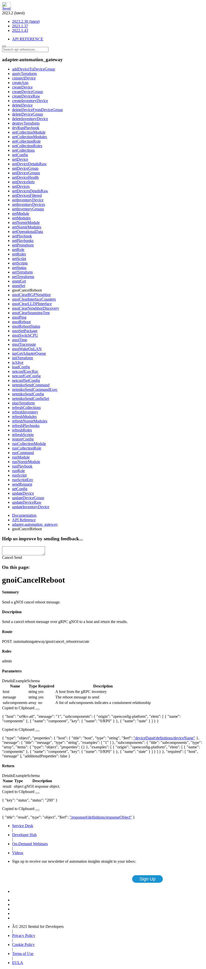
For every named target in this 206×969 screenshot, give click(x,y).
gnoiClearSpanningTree (31, 313)
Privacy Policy (23, 935)
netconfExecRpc (25, 371)
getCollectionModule (28, 132)
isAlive (17, 362)
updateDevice (23, 493)
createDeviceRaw (26, 96)
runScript (19, 475)
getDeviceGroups (26, 173)
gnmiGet (19, 281)
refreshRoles (22, 430)
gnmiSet (18, 286)
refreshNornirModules (29, 421)
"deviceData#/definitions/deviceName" (164, 738)
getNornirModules (26, 227)
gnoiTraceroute (24, 344)
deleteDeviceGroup (27, 114)
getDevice (20, 159)
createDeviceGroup (27, 92)
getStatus (19, 268)
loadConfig (21, 367)
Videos (17, 853)
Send (18, 557)
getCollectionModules (29, 137)
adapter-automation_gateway (35, 524)
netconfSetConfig (26, 380)
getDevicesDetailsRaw (30, 191)
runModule (21, 457)
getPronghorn (23, 245)
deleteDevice (22, 105)
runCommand (23, 453)
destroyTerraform (25, 123)
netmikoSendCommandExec (35, 389)
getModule (20, 213)
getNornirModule (26, 222)
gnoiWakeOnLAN (27, 349)
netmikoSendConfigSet (30, 398)
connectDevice (24, 78)
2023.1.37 (20, 26)
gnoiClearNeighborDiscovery (35, 308)
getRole (18, 249)
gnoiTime (19, 340)
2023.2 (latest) (21, 22)
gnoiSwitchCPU (25, 335)
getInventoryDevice (27, 200)
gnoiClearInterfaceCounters (34, 299)
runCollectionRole (26, 448)
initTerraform (22, 358)
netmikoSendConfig (28, 394)
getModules (21, 218)
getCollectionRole (26, 141)
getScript (19, 258)
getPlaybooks (22, 240)
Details (7, 681)
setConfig (19, 489)
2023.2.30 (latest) (26, 21)
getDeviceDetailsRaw (29, 164)
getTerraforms (23, 277)
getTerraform (22, 272)
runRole (18, 471)
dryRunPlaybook (25, 128)
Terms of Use (22, 953)
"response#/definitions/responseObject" (101, 817)
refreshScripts (23, 434)
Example (20, 681)
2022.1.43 (20, 30)
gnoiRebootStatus (26, 326)
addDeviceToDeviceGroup (33, 69)
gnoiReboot (21, 322)
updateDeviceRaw (26, 502)
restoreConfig (23, 439)
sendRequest (22, 484)
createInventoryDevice (30, 101)
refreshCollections (26, 407)
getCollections (23, 150)
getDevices (21, 186)
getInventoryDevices (28, 204)
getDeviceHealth (25, 177)
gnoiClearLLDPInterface (32, 304)
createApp (20, 82)
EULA (17, 962)
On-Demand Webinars (30, 844)
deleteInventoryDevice (30, 119)
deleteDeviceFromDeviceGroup (37, 110)
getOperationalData (27, 231)
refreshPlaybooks (25, 425)
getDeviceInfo (23, 182)
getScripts (20, 263)
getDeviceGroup (25, 168)
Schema (33, 681)
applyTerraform (24, 73)
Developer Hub (24, 835)
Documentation (24, 515)
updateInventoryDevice (30, 507)
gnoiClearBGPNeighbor (31, 295)
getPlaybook (22, 236)
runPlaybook (22, 466)
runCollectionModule (29, 444)
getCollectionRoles (27, 146)
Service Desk (22, 826)
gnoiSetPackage (24, 331)
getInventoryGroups (28, 209)
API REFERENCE (27, 39)
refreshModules (24, 416)
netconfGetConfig (26, 376)
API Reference (24, 520)
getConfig (20, 155)
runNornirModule (26, 462)
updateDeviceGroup (28, 498)
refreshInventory (25, 412)
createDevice (22, 87)
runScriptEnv (22, 480)
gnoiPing (19, 317)
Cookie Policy (23, 944)
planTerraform (23, 403)
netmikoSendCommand (30, 385)
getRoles (19, 254)
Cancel (7, 557)
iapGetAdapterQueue (29, 353)
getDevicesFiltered (27, 195)
